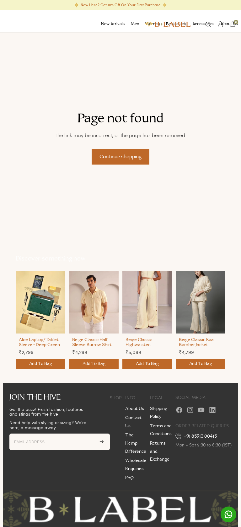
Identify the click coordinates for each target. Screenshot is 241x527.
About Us (134, 408)
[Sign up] (101, 441)
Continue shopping (120, 156)
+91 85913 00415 (200, 436)
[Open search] (208, 24)
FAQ (129, 478)
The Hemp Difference (135, 443)
